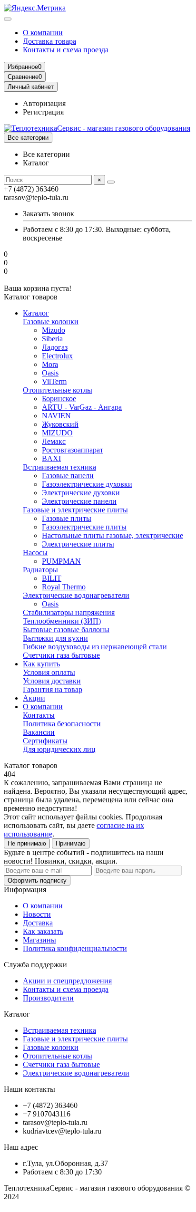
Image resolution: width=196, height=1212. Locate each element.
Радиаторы (40, 570)
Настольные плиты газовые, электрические (112, 535)
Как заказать (43, 931)
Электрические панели (79, 501)
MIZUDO (57, 433)
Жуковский (60, 424)
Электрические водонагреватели (76, 595)
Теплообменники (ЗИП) (62, 621)
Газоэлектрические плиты (84, 527)
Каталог (36, 313)
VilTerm (54, 381)
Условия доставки (52, 681)
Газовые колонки (50, 321)
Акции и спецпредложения (67, 981)
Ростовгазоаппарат (72, 450)
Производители (48, 998)
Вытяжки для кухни (55, 638)
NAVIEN (56, 416)
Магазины (39, 940)
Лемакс (54, 441)
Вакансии (39, 732)
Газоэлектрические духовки (87, 484)
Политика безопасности (62, 724)
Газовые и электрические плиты (75, 510)
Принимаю (71, 843)
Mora (50, 364)
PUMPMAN (61, 561)
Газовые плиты (66, 518)
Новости (37, 914)
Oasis (50, 373)
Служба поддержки (35, 965)
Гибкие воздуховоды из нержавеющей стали (95, 647)
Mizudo (53, 330)
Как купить (41, 664)
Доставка (38, 923)
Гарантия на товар (52, 689)
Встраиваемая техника (59, 467)
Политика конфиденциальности (75, 948)
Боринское (59, 398)
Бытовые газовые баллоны (66, 629)
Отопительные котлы (57, 390)
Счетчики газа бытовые (61, 655)
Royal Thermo (64, 587)
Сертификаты (45, 741)
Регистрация (43, 112)
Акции (34, 698)
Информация (25, 889)
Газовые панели (68, 475)
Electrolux (57, 356)
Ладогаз (55, 347)
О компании (43, 33)
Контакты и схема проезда (65, 50)
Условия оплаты (49, 672)
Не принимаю (27, 843)
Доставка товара (49, 41)
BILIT (51, 578)
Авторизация (44, 103)
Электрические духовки (81, 493)
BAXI (51, 458)
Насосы (35, 552)
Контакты (39, 715)
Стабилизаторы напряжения (69, 612)
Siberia (52, 339)
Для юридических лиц (59, 749)
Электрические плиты (78, 544)
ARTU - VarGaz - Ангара (82, 407)
